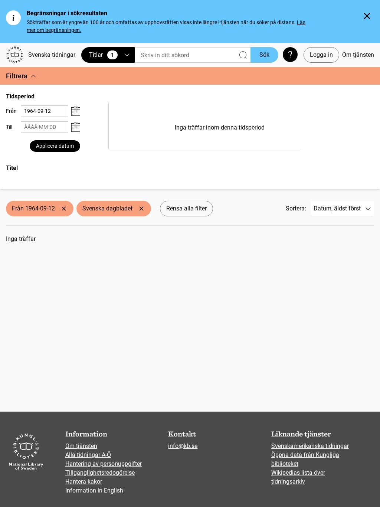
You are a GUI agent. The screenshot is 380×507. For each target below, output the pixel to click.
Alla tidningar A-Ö (88, 454)
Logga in (321, 54)
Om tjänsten (358, 54)
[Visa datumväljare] (75, 111)
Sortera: (296, 208)
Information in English (94, 490)
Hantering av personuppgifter (103, 463)
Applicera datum (55, 146)
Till (9, 127)
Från (11, 111)
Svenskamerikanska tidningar (310, 445)
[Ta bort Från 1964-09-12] (64, 208)
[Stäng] (367, 16)
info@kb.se (182, 445)
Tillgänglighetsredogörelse (100, 472)
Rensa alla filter (186, 208)
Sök (264, 54)
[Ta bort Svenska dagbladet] (141, 208)
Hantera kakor (83, 481)
